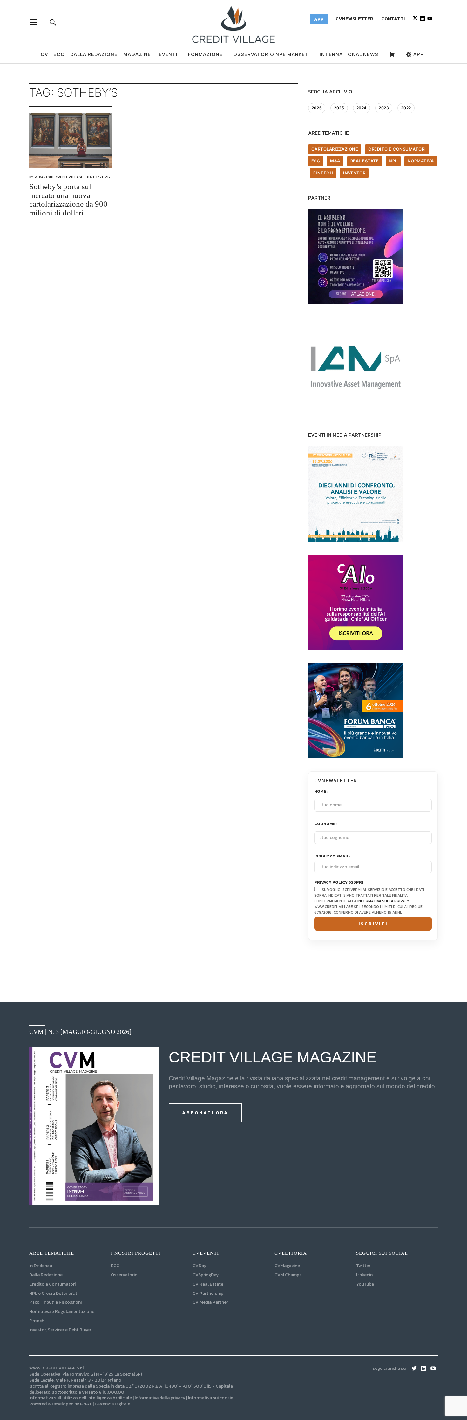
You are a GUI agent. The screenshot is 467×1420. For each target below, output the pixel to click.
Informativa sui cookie (210, 1398)
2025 (339, 108)
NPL (393, 160)
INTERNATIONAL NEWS (349, 54)
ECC (59, 54)
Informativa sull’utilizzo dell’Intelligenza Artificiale (80, 1398)
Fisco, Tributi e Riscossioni (55, 1302)
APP (418, 54)
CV (44, 54)
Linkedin (364, 1275)
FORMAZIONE (205, 54)
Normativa (421, 160)
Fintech (323, 172)
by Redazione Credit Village (56, 177)
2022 (406, 108)
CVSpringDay (206, 1275)
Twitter (363, 1265)
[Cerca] (53, 22)
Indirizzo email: (332, 856)
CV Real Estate (208, 1284)
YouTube (365, 1284)
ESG (315, 160)
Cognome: (325, 824)
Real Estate (364, 160)
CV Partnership (208, 1293)
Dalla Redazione (94, 54)
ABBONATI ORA (205, 1112)
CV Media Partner (210, 1302)
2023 (384, 108)
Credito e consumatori (397, 149)
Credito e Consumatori (52, 1284)
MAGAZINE (137, 54)
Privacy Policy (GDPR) (338, 882)
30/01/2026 (98, 177)
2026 (317, 108)
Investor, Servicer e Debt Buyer (60, 1330)
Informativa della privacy (160, 1398)
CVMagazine (287, 1265)
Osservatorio (124, 1275)
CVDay (199, 1265)
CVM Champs (287, 1275)
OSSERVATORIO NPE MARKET (271, 54)
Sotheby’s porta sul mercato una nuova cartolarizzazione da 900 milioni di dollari (68, 199)
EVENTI (168, 54)
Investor (354, 172)
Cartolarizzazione (334, 149)
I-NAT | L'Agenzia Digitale (105, 1404)
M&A (335, 160)
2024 (361, 108)
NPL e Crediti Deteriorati (53, 1293)
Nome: (321, 791)
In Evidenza (40, 1265)
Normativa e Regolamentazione (61, 1311)
